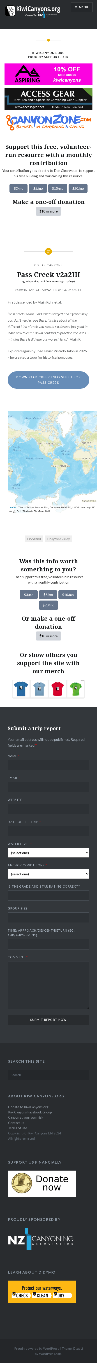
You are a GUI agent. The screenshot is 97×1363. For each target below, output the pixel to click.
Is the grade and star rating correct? (44, 886)
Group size (18, 908)
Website (15, 800)
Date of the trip (24, 822)
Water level (20, 844)
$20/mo (78, 188)
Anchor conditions (27, 865)
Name (14, 756)
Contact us (16, 1123)
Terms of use (17, 1128)
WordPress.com (50, 1354)
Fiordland (34, 539)
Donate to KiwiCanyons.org (28, 1107)
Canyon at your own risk (25, 1117)
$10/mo (58, 188)
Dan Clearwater (43, 290)
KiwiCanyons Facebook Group (30, 1112)
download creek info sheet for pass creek (48, 380)
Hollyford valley (58, 539)
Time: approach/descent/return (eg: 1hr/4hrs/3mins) (41, 933)
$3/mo (18, 188)
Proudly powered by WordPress (36, 1348)
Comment (18, 957)
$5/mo (38, 188)
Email (14, 778)
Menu (83, 7)
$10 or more (48, 211)
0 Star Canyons (48, 265)
